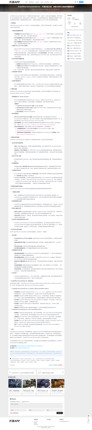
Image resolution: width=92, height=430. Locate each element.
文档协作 (22, 362)
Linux (42, 2)
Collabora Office (15, 358)
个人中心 (36, 421)
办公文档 (42, 9)
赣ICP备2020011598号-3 (46, 427)
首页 (26, 2)
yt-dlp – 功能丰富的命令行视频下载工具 (78, 48)
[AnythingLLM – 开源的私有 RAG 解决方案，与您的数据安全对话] (29, 383)
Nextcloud (23, 360)
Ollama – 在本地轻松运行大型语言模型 (78, 37)
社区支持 (30, 362)
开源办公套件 (13, 362)
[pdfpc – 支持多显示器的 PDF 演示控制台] (15, 383)
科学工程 (54, 389)
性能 (18, 362)
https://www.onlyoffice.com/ (22, 348)
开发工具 (25, 389)
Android (47, 2)
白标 (26, 362)
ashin (13, 365)
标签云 (35, 422)
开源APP (45, 426)
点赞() (60, 365)
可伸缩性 (52, 360)
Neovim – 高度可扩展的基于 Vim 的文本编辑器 (80, 56)
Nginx (28, 360)
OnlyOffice (33, 360)
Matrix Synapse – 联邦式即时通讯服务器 (43, 391)
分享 (51, 365)
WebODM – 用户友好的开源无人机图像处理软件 (57, 391)
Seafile (38, 360)
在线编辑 (57, 360)
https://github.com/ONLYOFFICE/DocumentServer (30, 346)
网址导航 (36, 424)
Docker (21, 358)
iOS (51, 2)
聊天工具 (40, 389)
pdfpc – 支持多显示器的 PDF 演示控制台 (14, 391)
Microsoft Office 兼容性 (15, 360)
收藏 (56, 365)
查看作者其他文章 (74, 26)
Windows (31, 2)
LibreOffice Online (39, 358)
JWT (33, 358)
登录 (82, 2)
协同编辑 (47, 360)
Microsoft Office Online (49, 358)
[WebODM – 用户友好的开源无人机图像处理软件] (57, 383)
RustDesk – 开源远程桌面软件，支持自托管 (80, 58)
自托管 (35, 362)
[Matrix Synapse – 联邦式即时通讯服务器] (43, 383)
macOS (37, 2)
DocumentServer (28, 358)
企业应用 (42, 360)
